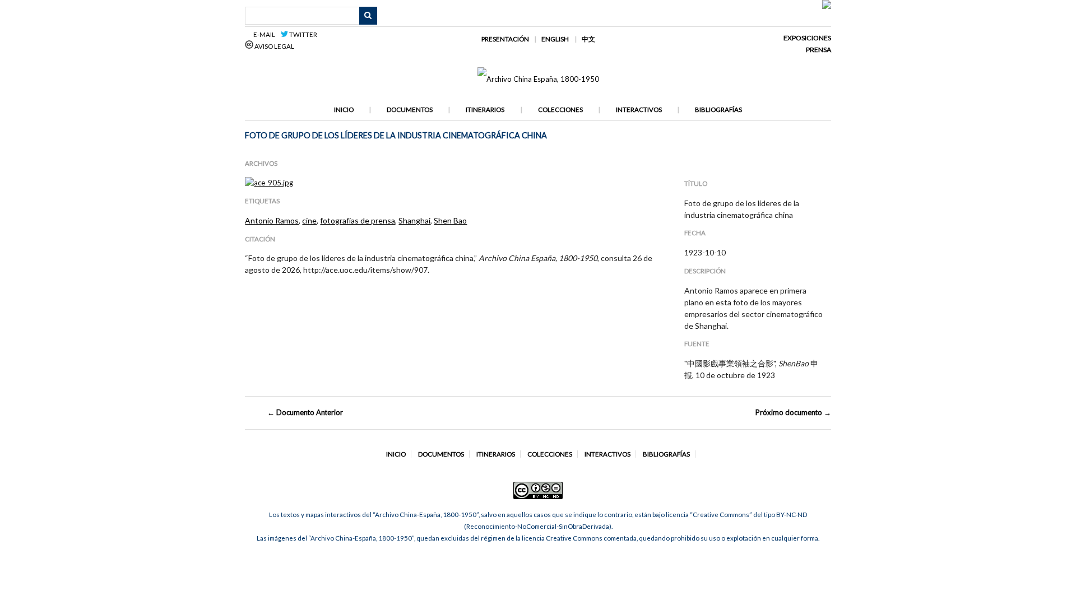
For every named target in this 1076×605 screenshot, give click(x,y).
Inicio (344, 109)
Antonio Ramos (272, 220)
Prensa (818, 49)
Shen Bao (450, 220)
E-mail (266, 34)
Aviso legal (273, 46)
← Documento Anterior (305, 412)
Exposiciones (807, 38)
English (555, 39)
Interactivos (639, 109)
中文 (588, 39)
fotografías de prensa (357, 220)
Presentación (505, 39)
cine (309, 220)
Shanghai (414, 220)
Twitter (302, 34)
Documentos (410, 109)
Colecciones (560, 109)
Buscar (368, 16)
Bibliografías (718, 109)
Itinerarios (485, 109)
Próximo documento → (793, 412)
